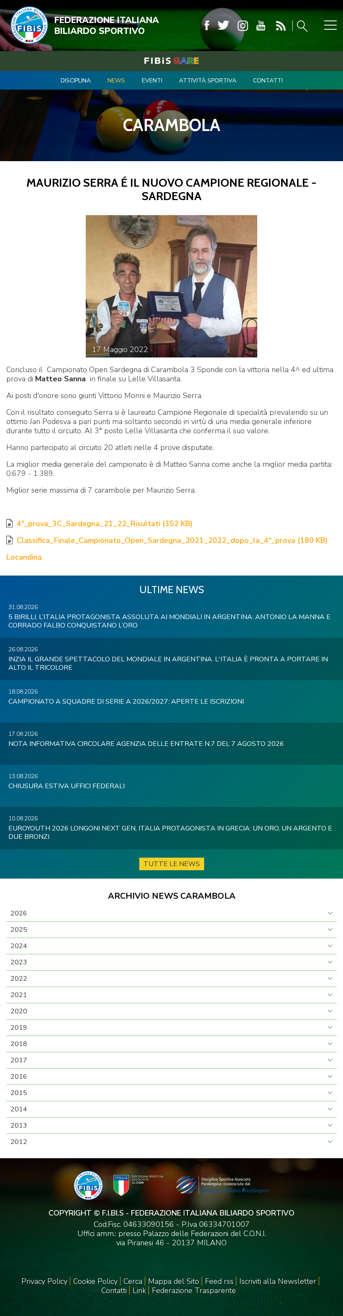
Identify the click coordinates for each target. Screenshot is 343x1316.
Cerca (132, 1281)
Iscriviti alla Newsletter (277, 1281)
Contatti (268, 81)
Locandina (24, 557)
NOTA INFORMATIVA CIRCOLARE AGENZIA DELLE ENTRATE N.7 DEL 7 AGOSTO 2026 (146, 743)
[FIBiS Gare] (171, 61)
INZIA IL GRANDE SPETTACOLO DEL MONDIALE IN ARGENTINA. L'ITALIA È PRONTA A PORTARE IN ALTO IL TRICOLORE (168, 663)
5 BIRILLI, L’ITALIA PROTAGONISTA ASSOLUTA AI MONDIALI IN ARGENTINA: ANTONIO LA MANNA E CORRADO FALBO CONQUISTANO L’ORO (169, 621)
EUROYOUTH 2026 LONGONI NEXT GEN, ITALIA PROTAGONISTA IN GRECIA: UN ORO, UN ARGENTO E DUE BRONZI (170, 832)
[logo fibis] (27, 46)
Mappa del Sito (173, 1281)
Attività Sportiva (207, 81)
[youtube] (260, 26)
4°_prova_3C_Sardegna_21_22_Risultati (105, 523)
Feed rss (219, 1281)
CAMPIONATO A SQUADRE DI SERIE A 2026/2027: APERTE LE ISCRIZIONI (126, 701)
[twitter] (223, 26)
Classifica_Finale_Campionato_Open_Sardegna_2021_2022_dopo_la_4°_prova (172, 540)
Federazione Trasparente (194, 1290)
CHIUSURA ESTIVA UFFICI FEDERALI (66, 786)
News (116, 81)
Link (139, 1290)
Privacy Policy (44, 1281)
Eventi (152, 81)
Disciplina (76, 81)
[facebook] (206, 26)
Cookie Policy (95, 1281)
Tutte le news (171, 864)
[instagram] (242, 26)
